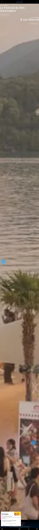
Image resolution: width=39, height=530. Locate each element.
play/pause (37, 518)
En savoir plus (5, 14)
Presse (2, 529)
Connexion (19, 528)
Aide (29, 528)
